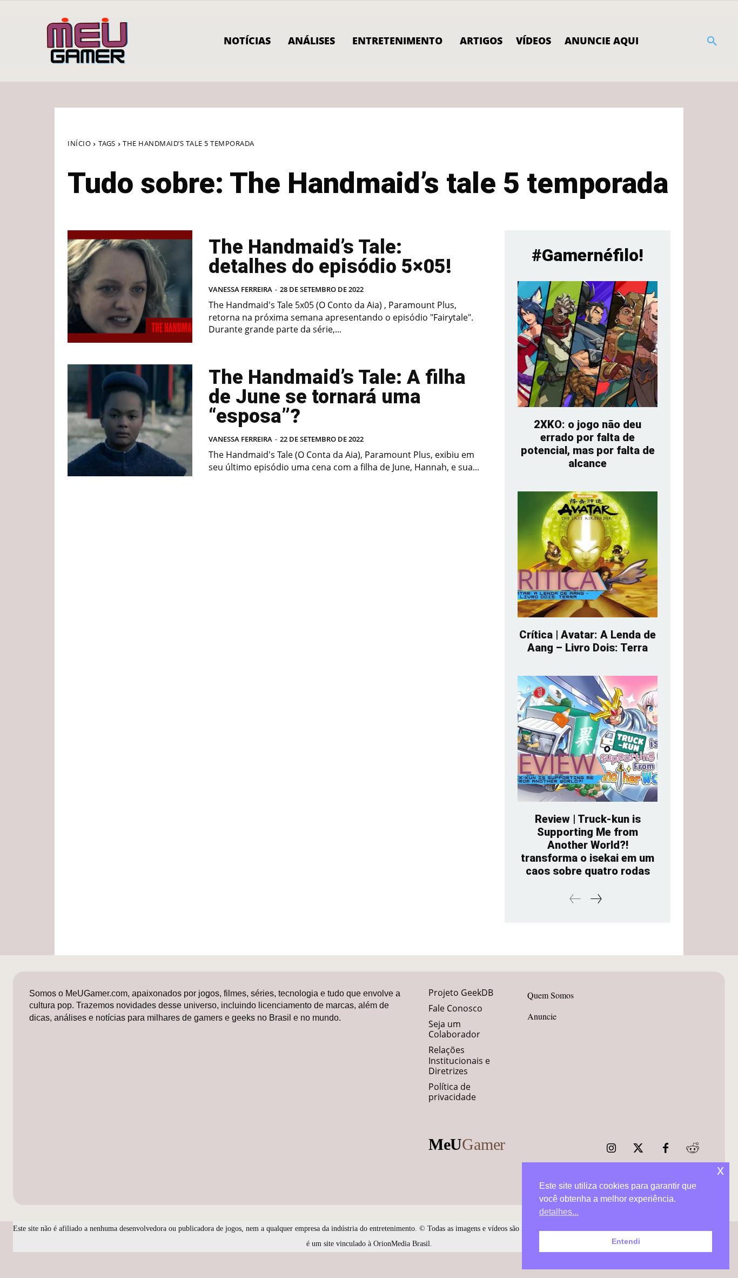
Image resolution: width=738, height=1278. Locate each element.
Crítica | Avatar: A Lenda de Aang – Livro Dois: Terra (587, 641)
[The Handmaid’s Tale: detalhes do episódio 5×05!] (130, 286)
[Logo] (88, 41)
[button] (712, 41)
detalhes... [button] (559, 1211)
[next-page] (595, 899)
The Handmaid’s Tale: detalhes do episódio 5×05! (330, 257)
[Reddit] (692, 1148)
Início (79, 143)
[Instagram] (611, 1148)
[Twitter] (638, 1148)
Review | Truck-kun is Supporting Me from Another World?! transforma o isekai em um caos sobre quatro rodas (587, 845)
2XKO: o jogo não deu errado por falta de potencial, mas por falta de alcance (588, 444)
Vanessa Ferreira (240, 289)
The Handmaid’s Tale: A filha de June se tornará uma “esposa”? (337, 397)
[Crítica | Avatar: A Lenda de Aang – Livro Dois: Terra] (588, 554)
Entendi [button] (626, 1241)
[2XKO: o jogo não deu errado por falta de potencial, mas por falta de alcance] (588, 344)
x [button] (720, 1170)
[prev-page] (575, 899)
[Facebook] (665, 1148)
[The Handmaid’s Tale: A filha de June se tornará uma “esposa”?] (130, 420)
